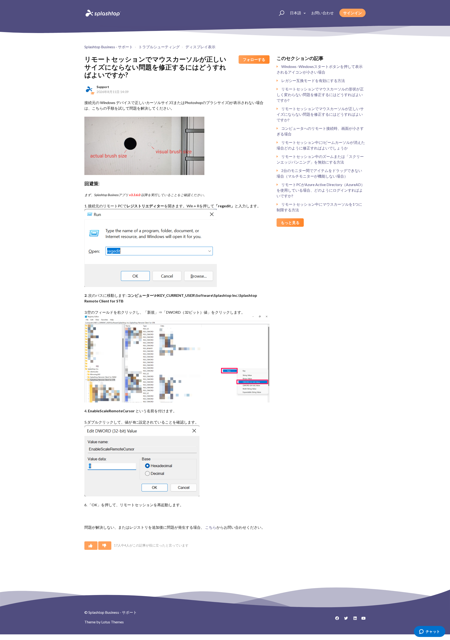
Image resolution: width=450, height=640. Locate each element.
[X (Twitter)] (344, 619)
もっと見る (290, 222)
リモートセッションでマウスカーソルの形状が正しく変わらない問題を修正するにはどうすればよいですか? (320, 94)
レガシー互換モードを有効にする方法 (313, 80)
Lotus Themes (112, 622)
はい (91, 545)
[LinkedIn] (353, 619)
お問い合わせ (322, 13)
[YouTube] (362, 619)
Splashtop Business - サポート (108, 47)
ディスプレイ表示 (200, 47)
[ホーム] (102, 13)
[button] (279, 12)
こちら (210, 527)
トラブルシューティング (159, 47)
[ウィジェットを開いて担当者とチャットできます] (429, 632)
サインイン (352, 13)
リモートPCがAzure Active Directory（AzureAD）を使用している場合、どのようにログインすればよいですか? (321, 190)
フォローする (254, 59)
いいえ (104, 545)
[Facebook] (335, 619)
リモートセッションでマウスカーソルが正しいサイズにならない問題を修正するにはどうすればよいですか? (320, 114)
